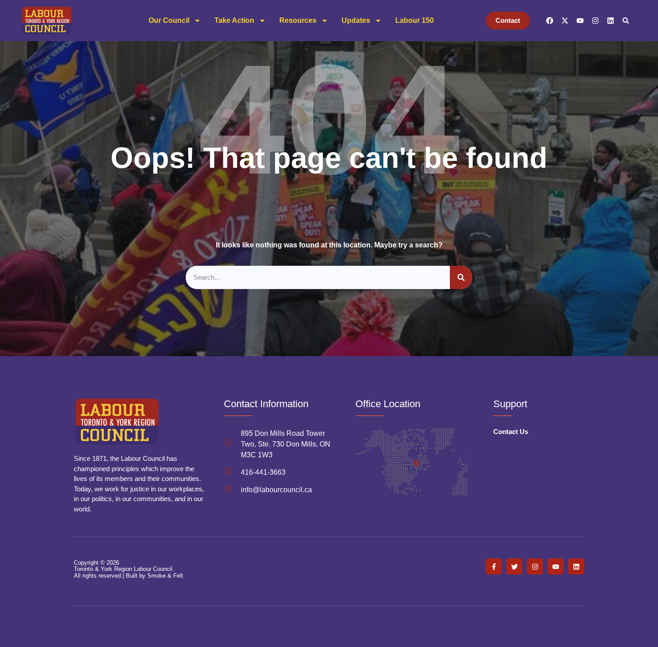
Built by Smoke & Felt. (155, 575)
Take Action (234, 20)
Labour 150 (414, 20)
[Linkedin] (610, 20)
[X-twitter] (564, 20)
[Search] (461, 277)
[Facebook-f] (494, 566)
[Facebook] (549, 20)
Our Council (169, 20)
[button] (626, 20)
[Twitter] (514, 566)
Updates (356, 20)
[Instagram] (595, 20)
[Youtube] (580, 20)
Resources (297, 20)
